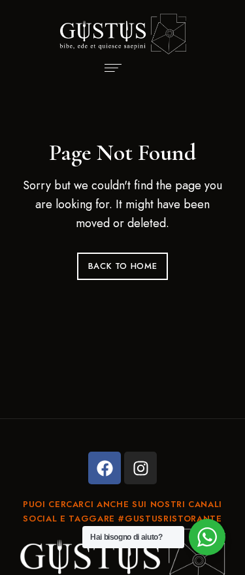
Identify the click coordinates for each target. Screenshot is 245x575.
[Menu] (110, 68)
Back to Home (122, 266)
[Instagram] (140, 468)
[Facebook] (104, 468)
